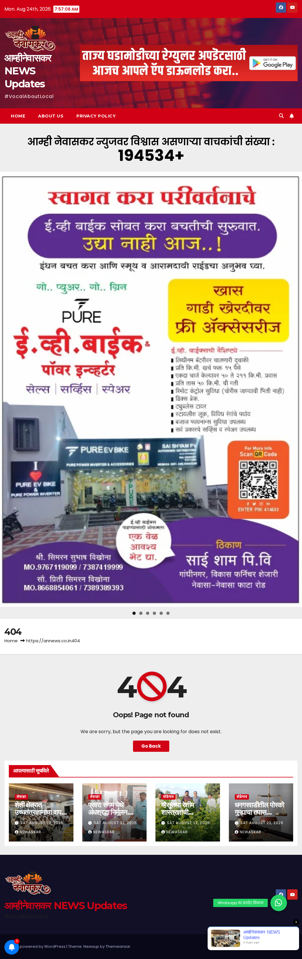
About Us (50, 116)
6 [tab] (168, 613)
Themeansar (118, 946)
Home (18, 116)
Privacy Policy (96, 116)
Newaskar (30, 831)
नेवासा (21, 797)
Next (295, 389)
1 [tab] (134, 613)
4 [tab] (154, 613)
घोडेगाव (168, 797)
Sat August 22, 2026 (41, 822)
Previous (7, 389)
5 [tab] (161, 613)
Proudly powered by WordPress (35, 946)
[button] (281, 115)
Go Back (151, 746)
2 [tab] (140, 613)
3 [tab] (147, 613)
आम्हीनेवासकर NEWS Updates (27, 71)
